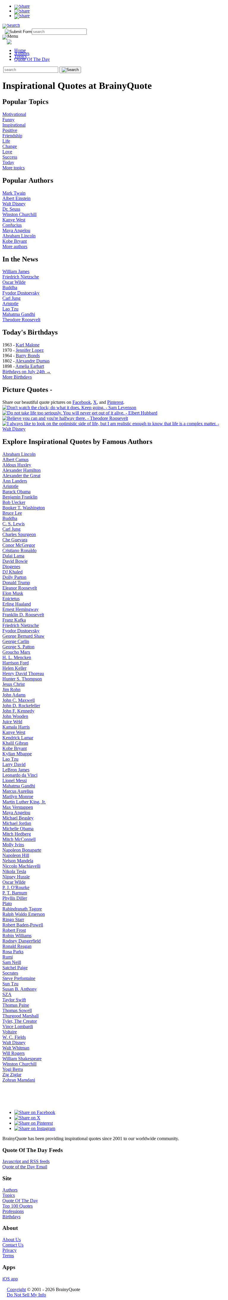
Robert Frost (14, 930)
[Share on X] (22, 10)
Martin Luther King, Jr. (24, 801)
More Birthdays (17, 376)
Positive (9, 130)
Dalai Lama (13, 555)
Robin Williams (16, 935)
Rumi (7, 956)
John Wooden (15, 716)
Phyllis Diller (14, 898)
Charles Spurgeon (19, 534)
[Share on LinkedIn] (22, 15)
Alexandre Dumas (32, 360)
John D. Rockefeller (21, 705)
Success (9, 157)
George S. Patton (18, 646)
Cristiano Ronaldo (19, 550)
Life (6, 141)
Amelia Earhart (29, 366)
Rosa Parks (12, 951)
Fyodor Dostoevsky (20, 292)
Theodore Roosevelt (21, 319)
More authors (14, 246)
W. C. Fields (14, 1037)
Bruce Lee (12, 513)
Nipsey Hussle (16, 876)
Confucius (12, 225)
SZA (7, 994)
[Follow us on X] (27, 1117)
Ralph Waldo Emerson (23, 914)
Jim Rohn (11, 689)
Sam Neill (11, 962)
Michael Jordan (16, 823)
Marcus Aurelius (17, 791)
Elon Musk (12, 593)
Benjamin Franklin (19, 496)
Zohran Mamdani (18, 1079)
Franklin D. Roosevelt (23, 614)
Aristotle (10, 303)
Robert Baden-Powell (22, 924)
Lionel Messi (14, 780)
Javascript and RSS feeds (26, 1161)
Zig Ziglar (11, 1074)
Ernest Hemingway (20, 609)
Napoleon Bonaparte (21, 850)
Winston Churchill (19, 214)
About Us (11, 1239)
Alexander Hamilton (21, 470)
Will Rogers (13, 1053)
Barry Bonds (28, 355)
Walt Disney (14, 203)
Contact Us (12, 1244)
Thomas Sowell (17, 1010)
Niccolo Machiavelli (21, 866)
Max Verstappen (17, 807)
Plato (7, 903)
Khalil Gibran (15, 743)
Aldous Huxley (16, 464)
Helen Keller (14, 668)
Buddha (9, 287)
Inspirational (14, 124)
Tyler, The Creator (19, 1021)
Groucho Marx (16, 652)
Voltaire (9, 1031)
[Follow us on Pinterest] (33, 1123)
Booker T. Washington (23, 507)
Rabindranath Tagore (22, 908)
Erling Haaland (16, 603)
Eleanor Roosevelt (19, 587)
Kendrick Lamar (17, 737)
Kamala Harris (16, 726)
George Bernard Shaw (23, 636)
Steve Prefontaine (18, 978)
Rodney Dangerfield (21, 940)
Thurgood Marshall (20, 1015)
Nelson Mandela (17, 860)
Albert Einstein (16, 198)
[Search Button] (70, 70)
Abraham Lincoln (19, 235)
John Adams (14, 694)
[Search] (11, 25)
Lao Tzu (10, 308)
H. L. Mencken (16, 657)
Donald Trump (16, 582)
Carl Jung (11, 298)
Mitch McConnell (19, 839)
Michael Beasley (18, 817)
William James (15, 271)
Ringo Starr (13, 919)
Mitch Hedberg (16, 833)
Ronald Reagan (16, 946)
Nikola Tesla (14, 871)
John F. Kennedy (18, 710)
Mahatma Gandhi (18, 314)
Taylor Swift (14, 999)
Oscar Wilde (14, 282)
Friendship (12, 135)
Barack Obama (16, 491)
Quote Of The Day (32, 59)
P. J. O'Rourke (15, 887)
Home (20, 50)
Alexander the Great (21, 475)
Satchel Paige (15, 967)
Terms (8, 1255)
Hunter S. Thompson (22, 678)
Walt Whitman (15, 1047)
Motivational (14, 114)
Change (9, 146)
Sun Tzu (10, 983)
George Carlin (15, 641)
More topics (13, 167)
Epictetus (11, 598)
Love (7, 151)
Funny (8, 119)
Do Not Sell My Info (26, 1294)
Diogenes (11, 566)
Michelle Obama (18, 828)
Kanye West (13, 219)
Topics (20, 56)
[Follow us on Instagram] (34, 1128)
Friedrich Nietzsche (20, 276)
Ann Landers (14, 480)
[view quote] (69, 407)
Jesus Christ (13, 684)
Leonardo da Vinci (19, 775)
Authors (21, 53)
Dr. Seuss (11, 209)
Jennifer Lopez (30, 350)
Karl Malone (27, 344)
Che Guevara (14, 539)
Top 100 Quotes (17, 1205)
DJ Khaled (12, 571)
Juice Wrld (12, 721)
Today (8, 162)
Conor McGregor (18, 545)
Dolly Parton (14, 577)
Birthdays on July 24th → (26, 371)
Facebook (81, 402)
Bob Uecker (13, 502)
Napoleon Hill (15, 855)
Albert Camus (15, 459)
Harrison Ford (15, 662)
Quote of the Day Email (24, 1166)
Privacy (9, 1250)
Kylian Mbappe (17, 753)
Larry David (14, 764)
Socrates (10, 973)
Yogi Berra (12, 1069)
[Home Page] (19, 40)
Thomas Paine (15, 1005)
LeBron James (15, 769)
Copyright (16, 1289)
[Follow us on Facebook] (34, 1112)
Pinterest (115, 402)
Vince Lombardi (17, 1026)
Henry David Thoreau (23, 673)
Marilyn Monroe (17, 796)
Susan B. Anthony (19, 989)
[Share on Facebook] (22, 6)
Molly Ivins (13, 844)
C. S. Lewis (13, 523)
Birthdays (11, 1216)
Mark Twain (14, 193)
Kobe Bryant (14, 241)
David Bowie (15, 561)
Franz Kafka (14, 620)
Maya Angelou (16, 230)
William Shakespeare (22, 1058)
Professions (13, 1211)
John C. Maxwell (18, 700)
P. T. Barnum (14, 892)
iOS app (10, 1278)
